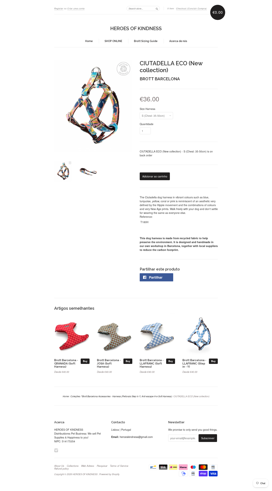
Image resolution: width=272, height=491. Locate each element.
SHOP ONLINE (113, 41)
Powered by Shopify (109, 474)
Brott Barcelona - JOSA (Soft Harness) (109, 363)
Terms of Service (119, 466)
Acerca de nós (178, 41)
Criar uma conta (76, 8)
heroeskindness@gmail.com (136, 437)
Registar (58, 8)
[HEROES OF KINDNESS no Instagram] (56, 450)
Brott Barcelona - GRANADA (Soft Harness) (66, 363)
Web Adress (87, 466)
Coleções (75, 396)
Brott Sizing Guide (145, 41)
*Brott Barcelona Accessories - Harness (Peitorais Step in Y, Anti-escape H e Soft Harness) (126, 396)
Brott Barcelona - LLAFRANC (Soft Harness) (152, 363)
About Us (59, 466)
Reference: (146, 216)
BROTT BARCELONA (160, 78)
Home (89, 41)
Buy (85, 361)
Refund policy (61, 468)
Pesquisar (102, 466)
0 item (170, 8)
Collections (73, 466)
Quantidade (146, 124)
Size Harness (147, 109)
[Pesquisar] (157, 8)
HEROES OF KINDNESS (136, 28)
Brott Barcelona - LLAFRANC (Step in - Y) (194, 363)
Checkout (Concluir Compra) (191, 8)
